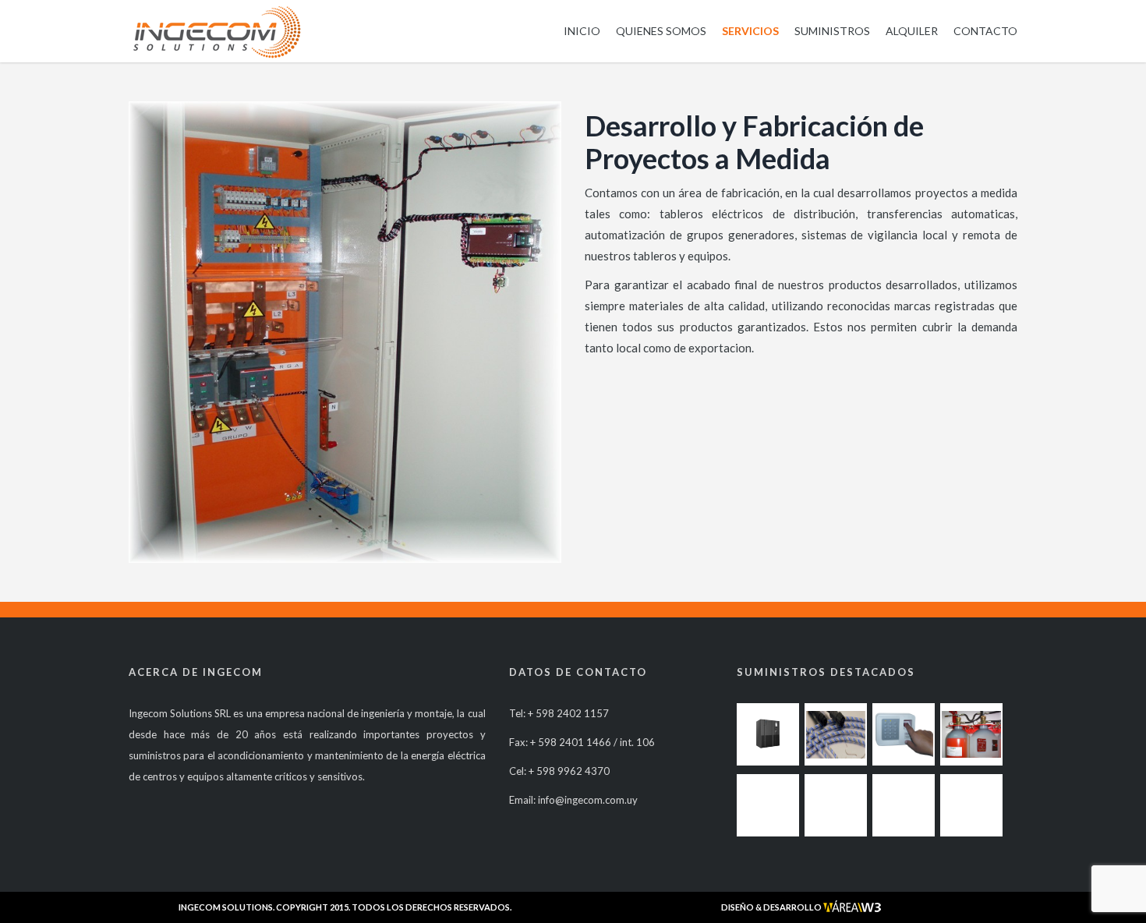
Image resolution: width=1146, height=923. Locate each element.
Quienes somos (661, 30)
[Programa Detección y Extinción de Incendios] (971, 734)
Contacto (985, 30)
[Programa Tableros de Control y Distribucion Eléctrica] (835, 805)
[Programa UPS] (971, 805)
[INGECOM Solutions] (217, 31)
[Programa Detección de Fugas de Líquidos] (835, 734)
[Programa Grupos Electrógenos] (903, 805)
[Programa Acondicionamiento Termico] (768, 734)
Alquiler (912, 30)
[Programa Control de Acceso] (903, 734)
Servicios (750, 30)
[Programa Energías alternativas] (768, 805)
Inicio (582, 30)
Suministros (832, 30)
